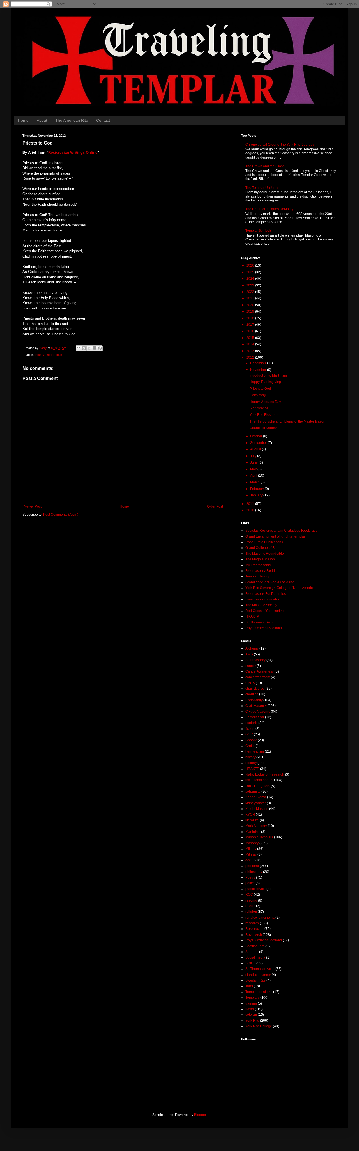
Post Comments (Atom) (60, 515)
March (255, 482)
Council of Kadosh (264, 428)
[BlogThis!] (84, 348)
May (253, 469)
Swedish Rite (255, 980)
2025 (250, 272)
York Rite (252, 1020)
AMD (249, 654)
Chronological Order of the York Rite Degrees (279, 144)
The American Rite (71, 120)
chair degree (255, 689)
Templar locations (258, 992)
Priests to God (260, 389)
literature (252, 820)
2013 (250, 351)
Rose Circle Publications (264, 542)
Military (250, 849)
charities (251, 694)
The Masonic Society (261, 605)
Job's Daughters (257, 786)
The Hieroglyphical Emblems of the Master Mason (287, 421)
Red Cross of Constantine (265, 611)
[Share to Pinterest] (100, 348)
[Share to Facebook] (94, 348)
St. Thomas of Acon (260, 622)
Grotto (250, 746)
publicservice (255, 889)
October (256, 436)
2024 (250, 279)
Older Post (215, 506)
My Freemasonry (258, 565)
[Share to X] (89, 348)
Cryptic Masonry (257, 712)
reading (251, 900)
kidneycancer (255, 803)
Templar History (257, 576)
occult (249, 860)
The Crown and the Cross (264, 166)
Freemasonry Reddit (261, 571)
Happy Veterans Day (265, 402)
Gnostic (251, 740)
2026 (250, 265)
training (251, 1003)
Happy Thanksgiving (265, 382)
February (257, 489)
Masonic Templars (259, 837)
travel (249, 1009)
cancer (250, 666)
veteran (251, 1015)
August (256, 449)
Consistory (258, 395)
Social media (255, 957)
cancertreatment (257, 677)
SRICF (250, 963)
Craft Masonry (256, 706)
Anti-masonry (255, 660)
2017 (250, 325)
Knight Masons (256, 809)
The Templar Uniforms (262, 188)
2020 (250, 305)
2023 (250, 285)
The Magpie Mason (260, 559)
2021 (250, 298)
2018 (250, 318)
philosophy (253, 872)
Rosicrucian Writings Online (72, 152)
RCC (249, 895)
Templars (252, 997)
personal (252, 866)
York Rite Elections (264, 415)
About (42, 120)
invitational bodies (259, 780)
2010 (250, 510)
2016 (250, 331)
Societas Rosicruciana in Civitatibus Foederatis (281, 531)
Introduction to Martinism (268, 375)
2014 (250, 344)
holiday (251, 763)
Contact (103, 120)
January (256, 495)
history (250, 757)
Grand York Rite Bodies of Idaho (269, 582)
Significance (259, 408)
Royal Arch (253, 935)
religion (251, 912)
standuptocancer (258, 975)
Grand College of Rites (262, 548)
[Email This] (78, 348)
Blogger (200, 1115)
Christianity (254, 700)
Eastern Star (254, 717)
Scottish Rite (254, 946)
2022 (250, 292)
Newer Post (33, 506)
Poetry (39, 354)
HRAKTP (252, 616)
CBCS (250, 683)
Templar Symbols (258, 231)
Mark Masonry (256, 826)
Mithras (251, 854)
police (250, 883)
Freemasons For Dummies (265, 594)
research (252, 923)
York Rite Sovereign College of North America (280, 588)
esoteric (251, 723)
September (259, 443)
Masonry (252, 843)
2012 (250, 357)
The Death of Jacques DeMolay (269, 209)
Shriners (251, 952)
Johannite (253, 792)
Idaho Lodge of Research (264, 774)
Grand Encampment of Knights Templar (275, 536)
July (253, 456)
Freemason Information (263, 599)
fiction (249, 729)
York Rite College (258, 1026)
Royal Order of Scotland (263, 628)
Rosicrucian (54, 354)
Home (23, 120)
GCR (249, 734)
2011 (250, 504)
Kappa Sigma (255, 797)
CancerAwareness (259, 671)
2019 (250, 311)
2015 (250, 338)
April (254, 476)
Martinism (252, 832)
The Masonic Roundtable (264, 554)
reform (250, 906)
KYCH (250, 815)
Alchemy (252, 648)
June (254, 462)
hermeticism (254, 751)
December (258, 363)
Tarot (249, 986)
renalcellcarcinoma (260, 918)
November (258, 370)
